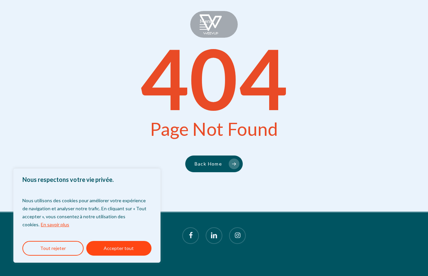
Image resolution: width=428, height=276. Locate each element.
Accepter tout (119, 248)
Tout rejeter (53, 248)
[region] (86, 216)
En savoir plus (55, 224)
